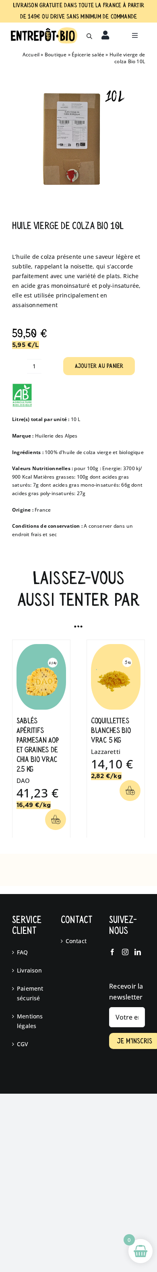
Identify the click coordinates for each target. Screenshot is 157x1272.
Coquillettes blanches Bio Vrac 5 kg (110, 730)
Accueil (31, 54)
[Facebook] (112, 952)
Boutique (56, 54)
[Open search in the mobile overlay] (89, 35)
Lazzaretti (105, 752)
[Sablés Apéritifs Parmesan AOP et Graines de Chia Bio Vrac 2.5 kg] (41, 648)
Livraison (29, 970)
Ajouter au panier (99, 366)
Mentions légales (30, 1021)
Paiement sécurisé (30, 993)
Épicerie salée (88, 54)
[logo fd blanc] (44, 30)
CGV (23, 1044)
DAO (23, 780)
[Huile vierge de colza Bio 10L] (78, 141)
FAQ (22, 952)
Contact (76, 941)
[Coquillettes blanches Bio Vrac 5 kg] (115, 648)
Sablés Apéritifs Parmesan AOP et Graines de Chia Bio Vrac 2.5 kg (38, 745)
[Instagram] (125, 952)
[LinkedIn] (137, 952)
